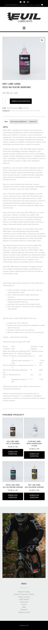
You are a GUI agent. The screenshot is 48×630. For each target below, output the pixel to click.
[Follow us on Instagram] (28, 2)
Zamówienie (24, 602)
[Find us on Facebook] (24, 2)
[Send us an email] (20, 2)
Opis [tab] (6, 121)
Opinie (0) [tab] (32, 121)
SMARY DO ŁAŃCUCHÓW (19, 111)
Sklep (24, 607)
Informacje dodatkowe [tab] (18, 121)
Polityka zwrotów (24, 597)
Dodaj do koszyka (21, 101)
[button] (24, 28)
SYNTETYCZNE (35, 111)
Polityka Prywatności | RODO (24, 594)
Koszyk (24, 604)
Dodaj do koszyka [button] (12, 453)
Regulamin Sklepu (24, 592)
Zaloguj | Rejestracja (11, 5)
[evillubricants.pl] (24, 17)
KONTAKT (24, 610)
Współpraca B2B (24, 612)
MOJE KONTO (24, 599)
